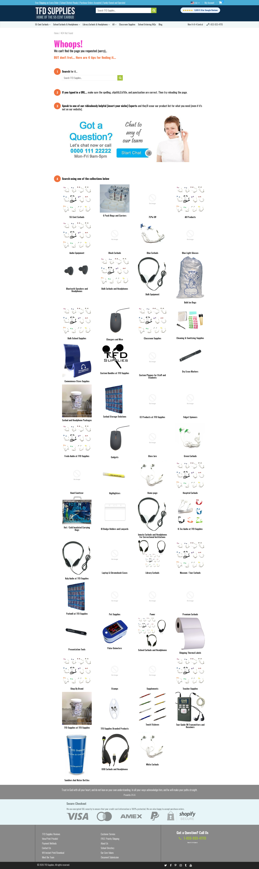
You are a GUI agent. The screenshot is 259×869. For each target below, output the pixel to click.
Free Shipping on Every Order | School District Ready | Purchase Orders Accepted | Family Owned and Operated (80, 2)
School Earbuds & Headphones (66, 24)
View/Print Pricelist (50, 838)
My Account (209, 2)
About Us (104, 843)
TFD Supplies (49, 864)
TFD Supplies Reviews (51, 834)
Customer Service (108, 834)
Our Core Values (107, 852)
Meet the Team (48, 857)
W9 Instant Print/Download (53, 852)
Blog (160, 24)
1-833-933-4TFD (216, 24)
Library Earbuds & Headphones (95, 24)
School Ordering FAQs (147, 24)
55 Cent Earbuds (42, 24)
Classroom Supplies (127, 24)
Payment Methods (49, 843)
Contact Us (46, 848)
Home (56, 33)
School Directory (107, 848)
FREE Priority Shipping (110, 838)
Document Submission (110, 857)
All (113, 24)
